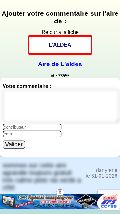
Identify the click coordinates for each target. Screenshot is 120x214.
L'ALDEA (60, 44)
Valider (14, 144)
